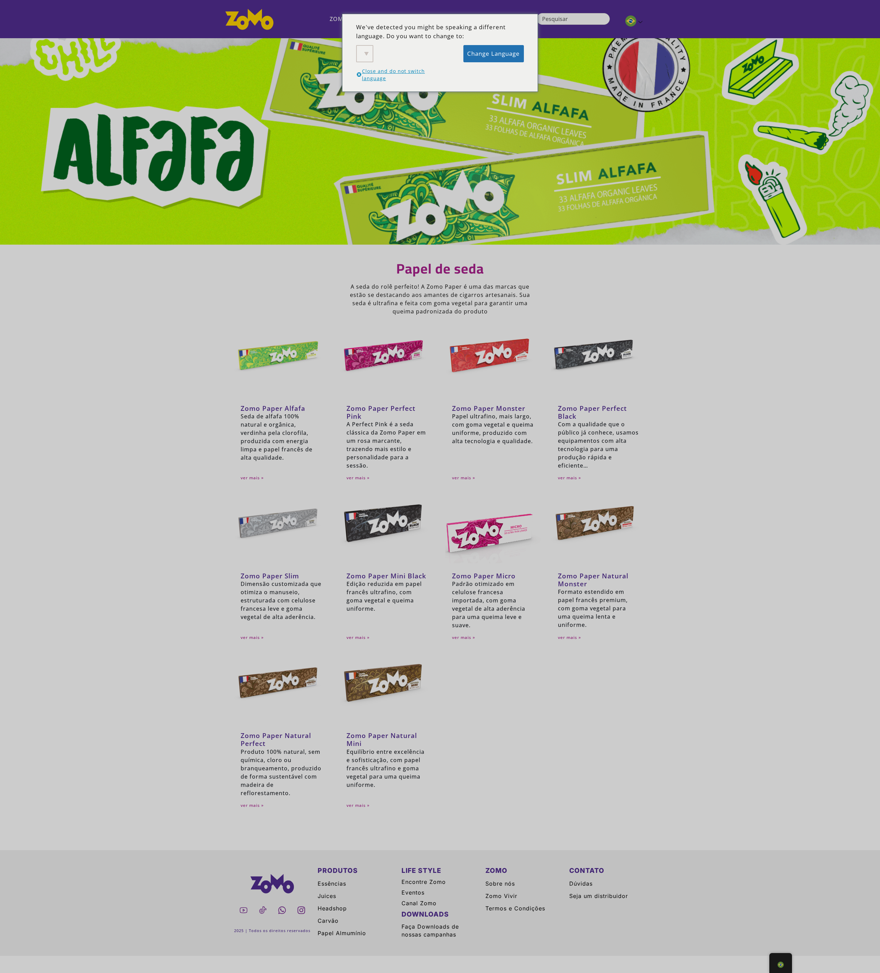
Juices (327, 895)
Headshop (332, 908)
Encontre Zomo (424, 881)
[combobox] (573, 19)
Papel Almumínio (342, 933)
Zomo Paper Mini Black (386, 575)
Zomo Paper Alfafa (273, 408)
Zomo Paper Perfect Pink (381, 412)
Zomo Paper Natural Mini (381, 739)
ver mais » (252, 478)
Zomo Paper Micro (484, 575)
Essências (332, 883)
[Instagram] (301, 910)
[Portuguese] (631, 22)
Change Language (493, 53)
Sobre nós (500, 883)
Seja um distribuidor (598, 895)
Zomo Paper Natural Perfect (276, 739)
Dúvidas (581, 883)
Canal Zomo (419, 903)
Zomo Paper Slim (270, 575)
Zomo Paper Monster (488, 408)
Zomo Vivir (501, 895)
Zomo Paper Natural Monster (593, 579)
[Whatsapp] (281, 910)
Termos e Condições (515, 908)
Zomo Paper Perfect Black (592, 412)
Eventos (413, 892)
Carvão (328, 920)
